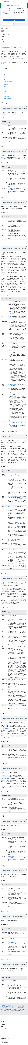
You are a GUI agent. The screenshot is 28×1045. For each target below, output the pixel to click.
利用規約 (3, 1038)
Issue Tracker (4, 1028)
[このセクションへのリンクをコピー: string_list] (9, 911)
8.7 (14, 50)
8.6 (16, 50)
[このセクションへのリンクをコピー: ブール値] (9, 103)
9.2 (8, 50)
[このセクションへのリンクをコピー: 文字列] (7, 816)
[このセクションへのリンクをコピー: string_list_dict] (12, 959)
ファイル (20, 346)
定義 (5, 62)
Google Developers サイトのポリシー (14, 1009)
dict (8, 477)
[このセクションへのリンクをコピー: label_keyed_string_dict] (18, 432)
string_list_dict (7, 98)
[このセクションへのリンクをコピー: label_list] (8, 573)
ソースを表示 (17, 47)
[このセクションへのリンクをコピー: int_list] (7, 198)
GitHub (2, 1021)
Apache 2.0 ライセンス (12, 1007)
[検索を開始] (20, 1)
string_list (6, 96)
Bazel (2, 28)
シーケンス (12, 188)
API (9, 28)
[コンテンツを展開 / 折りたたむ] (10, 35)
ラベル (9, 301)
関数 (21, 619)
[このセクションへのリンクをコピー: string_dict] (9, 866)
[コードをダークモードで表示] (26, 107)
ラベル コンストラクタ (6, 260)
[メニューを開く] (2, 1)
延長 (6, 28)
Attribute (5, 108)
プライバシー (9, 1038)
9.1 (10, 50)
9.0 (12, 50)
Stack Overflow (4, 1033)
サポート (3, 1026)
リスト (11, 585)
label (5, 79)
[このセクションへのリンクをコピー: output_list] (9, 764)
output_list (6, 89)
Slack (2, 1030)
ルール (8, 291)
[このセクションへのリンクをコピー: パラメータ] (9, 118)
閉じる (14, 16)
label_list (6, 84)
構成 (15, 396)
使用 (9, 62)
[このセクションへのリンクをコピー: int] (4, 146)
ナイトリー (4, 50)
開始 (14, 20)
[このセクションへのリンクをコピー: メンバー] (9, 69)
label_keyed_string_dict (9, 81)
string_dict (6, 93)
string (9, 132)
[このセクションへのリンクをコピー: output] (7, 713)
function (15, 477)
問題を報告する (6, 47)
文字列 (5, 91)
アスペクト (10, 422)
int (4, 74)
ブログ (2, 1019)
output (5, 86)
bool (5, 72)
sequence (13, 229)
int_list (5, 77)
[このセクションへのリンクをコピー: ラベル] (7, 243)
